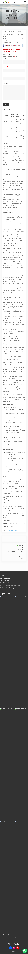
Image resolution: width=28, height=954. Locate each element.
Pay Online (3, 935)
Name (6, 58)
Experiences (4, 938)
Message (6, 83)
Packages (11, 938)
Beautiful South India (12, 530)
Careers (10, 935)
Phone (6, 75)
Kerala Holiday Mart (16, 950)
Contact (17, 938)
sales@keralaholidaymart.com (11, 588)
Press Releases (18, 935)
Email (5, 66)
